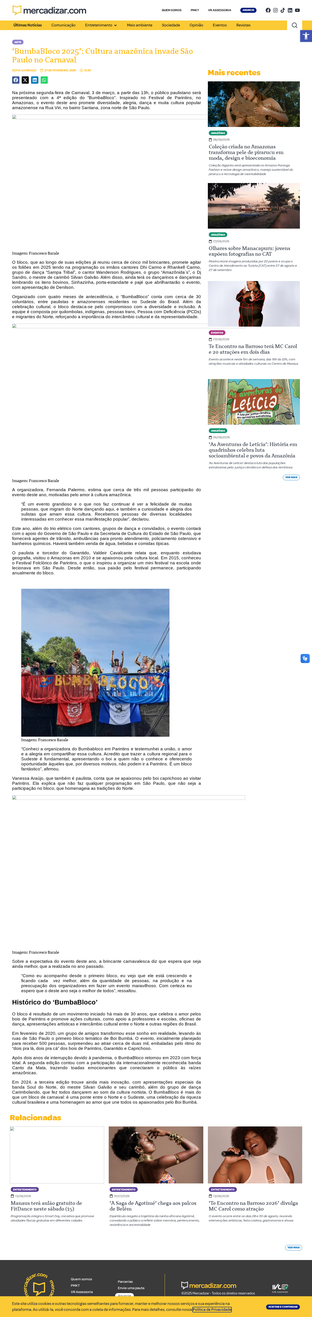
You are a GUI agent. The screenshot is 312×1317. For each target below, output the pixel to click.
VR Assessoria (82, 1292)
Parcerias (125, 1281)
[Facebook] (268, 10)
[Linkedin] (290, 10)
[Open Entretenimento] (115, 25)
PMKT (195, 10)
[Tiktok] (282, 10)
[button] (306, 36)
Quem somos (81, 1279)
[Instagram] (275, 10)
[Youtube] (297, 10)
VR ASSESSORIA (219, 10)
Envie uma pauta (131, 1288)
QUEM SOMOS (172, 10)
